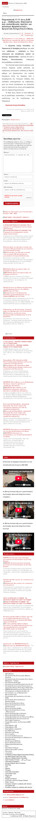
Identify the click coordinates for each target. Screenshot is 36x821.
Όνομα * (6, 174)
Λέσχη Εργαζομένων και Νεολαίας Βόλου (19, 717)
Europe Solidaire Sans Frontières (15, 763)
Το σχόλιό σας (29, 35)
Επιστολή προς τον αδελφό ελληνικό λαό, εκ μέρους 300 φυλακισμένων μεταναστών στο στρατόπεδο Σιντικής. (18, 248)
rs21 (6, 767)
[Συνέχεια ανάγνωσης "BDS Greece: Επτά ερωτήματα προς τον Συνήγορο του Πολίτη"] (18, 274)
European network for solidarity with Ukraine (18, 787)
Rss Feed (17, 812)
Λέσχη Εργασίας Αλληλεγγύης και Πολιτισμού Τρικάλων (17, 719)
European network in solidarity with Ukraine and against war (18, 784)
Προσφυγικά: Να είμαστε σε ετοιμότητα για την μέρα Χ (18, 580)
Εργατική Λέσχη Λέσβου (13, 708)
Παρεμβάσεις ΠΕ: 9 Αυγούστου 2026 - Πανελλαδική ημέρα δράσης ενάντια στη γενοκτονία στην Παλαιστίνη (17, 361)
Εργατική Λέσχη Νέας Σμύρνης (15, 713)
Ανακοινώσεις (15, 120)
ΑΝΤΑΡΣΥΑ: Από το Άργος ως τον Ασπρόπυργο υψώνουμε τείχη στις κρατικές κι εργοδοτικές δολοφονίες (18, 383)
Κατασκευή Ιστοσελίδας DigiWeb (14, 814)
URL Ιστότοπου (8, 187)
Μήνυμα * (7, 152)
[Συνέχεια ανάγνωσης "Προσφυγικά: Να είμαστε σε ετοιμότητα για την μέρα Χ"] (18, 584)
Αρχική (5, 806)
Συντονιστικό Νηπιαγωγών (14, 736)
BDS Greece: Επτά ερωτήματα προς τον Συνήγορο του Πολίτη (16, 270)
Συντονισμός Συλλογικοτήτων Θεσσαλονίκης (15, 700)
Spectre (7, 768)
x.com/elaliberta (9, 800)
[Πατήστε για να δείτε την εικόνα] (18, 40)
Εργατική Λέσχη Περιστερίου (15, 715)
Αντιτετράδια (9, 734)
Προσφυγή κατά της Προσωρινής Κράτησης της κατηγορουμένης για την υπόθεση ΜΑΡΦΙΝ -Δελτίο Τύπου (17, 289)
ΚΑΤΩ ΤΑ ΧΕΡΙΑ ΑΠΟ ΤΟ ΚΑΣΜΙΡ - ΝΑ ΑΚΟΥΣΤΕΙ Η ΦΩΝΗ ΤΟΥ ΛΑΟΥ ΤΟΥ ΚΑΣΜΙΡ (17, 599)
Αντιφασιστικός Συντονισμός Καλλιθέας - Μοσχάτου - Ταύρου (19, 680)
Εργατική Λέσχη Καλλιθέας (15, 105)
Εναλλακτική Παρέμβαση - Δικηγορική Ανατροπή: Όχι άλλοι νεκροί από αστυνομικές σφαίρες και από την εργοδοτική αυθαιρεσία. (16, 406)
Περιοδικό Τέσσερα (11, 748)
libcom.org (8, 775)
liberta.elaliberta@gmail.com (15, 795)
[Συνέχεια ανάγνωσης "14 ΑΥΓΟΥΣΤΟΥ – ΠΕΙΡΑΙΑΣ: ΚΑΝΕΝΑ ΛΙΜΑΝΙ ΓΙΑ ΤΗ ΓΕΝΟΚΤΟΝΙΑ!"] (18, 346)
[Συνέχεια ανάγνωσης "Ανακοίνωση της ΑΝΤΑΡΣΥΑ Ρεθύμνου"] (17, 646)
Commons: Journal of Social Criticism (16, 780)
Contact (5, 812)
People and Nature (11, 779)
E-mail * (6, 181)
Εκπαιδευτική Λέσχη (12, 732)
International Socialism (12, 772)
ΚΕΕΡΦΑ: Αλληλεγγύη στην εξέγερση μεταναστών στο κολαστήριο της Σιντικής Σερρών (17, 559)
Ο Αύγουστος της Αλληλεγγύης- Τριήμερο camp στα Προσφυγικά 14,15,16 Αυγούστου (17, 310)
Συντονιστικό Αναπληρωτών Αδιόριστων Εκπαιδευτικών (18, 738)
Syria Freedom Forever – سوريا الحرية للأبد (18, 760)
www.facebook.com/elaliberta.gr (19, 797)
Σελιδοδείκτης (10, 730)
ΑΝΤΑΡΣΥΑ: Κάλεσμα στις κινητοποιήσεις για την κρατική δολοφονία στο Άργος (17, 430)
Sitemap (10, 812)
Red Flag (8, 765)
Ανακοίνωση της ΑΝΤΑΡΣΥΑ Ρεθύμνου (16, 644)
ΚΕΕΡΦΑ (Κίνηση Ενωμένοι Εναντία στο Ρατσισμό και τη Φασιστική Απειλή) (18, 690)
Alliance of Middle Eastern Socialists (16, 758)
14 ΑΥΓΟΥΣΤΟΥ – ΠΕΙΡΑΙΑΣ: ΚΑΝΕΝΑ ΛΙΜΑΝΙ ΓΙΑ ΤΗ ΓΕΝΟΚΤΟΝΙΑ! (17, 342)
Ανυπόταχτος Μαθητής (12, 741)
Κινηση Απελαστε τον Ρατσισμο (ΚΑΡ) (18, 722)
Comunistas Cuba (10, 773)
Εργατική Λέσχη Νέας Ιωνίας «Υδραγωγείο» (15, 711)
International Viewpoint (12, 761)
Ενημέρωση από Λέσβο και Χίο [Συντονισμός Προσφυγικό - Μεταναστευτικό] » (18, 130)
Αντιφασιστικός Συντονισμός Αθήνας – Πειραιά (18, 676)
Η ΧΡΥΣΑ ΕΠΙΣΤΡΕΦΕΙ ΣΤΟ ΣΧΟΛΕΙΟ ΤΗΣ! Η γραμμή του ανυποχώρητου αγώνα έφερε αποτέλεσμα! (17, 226)
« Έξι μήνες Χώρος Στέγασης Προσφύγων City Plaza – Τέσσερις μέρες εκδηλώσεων (18, 125)
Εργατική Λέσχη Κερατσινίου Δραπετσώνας (15, 705)
